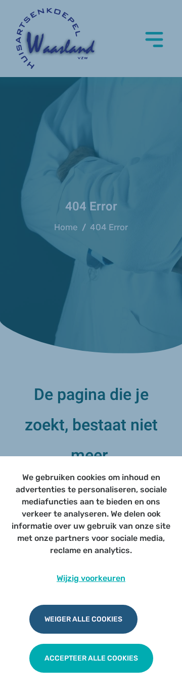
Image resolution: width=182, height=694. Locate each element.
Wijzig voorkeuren (91, 578)
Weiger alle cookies (83, 619)
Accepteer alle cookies (91, 658)
